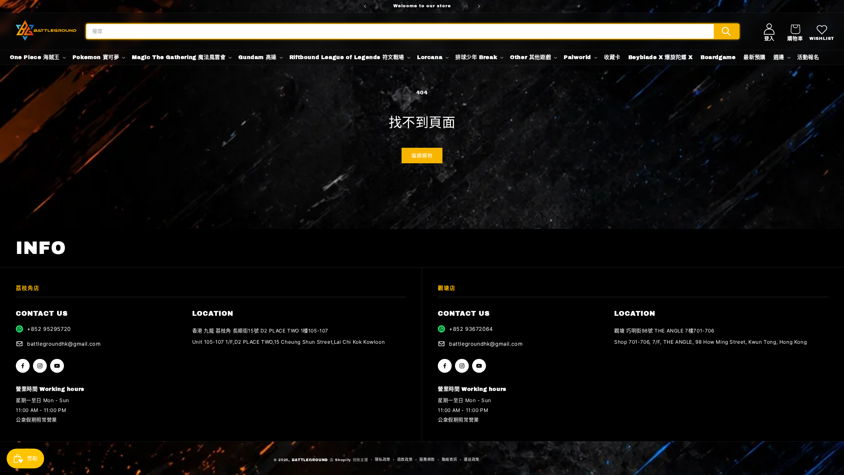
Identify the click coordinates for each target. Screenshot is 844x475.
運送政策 (471, 459)
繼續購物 (422, 155)
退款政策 (405, 459)
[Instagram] (40, 366)
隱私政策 (382, 459)
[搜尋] (726, 31)
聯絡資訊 (449, 459)
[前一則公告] (365, 6)
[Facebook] (23, 366)
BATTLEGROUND (310, 460)
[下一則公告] (479, 6)
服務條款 (427, 459)
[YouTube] (57, 366)
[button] (795, 31)
